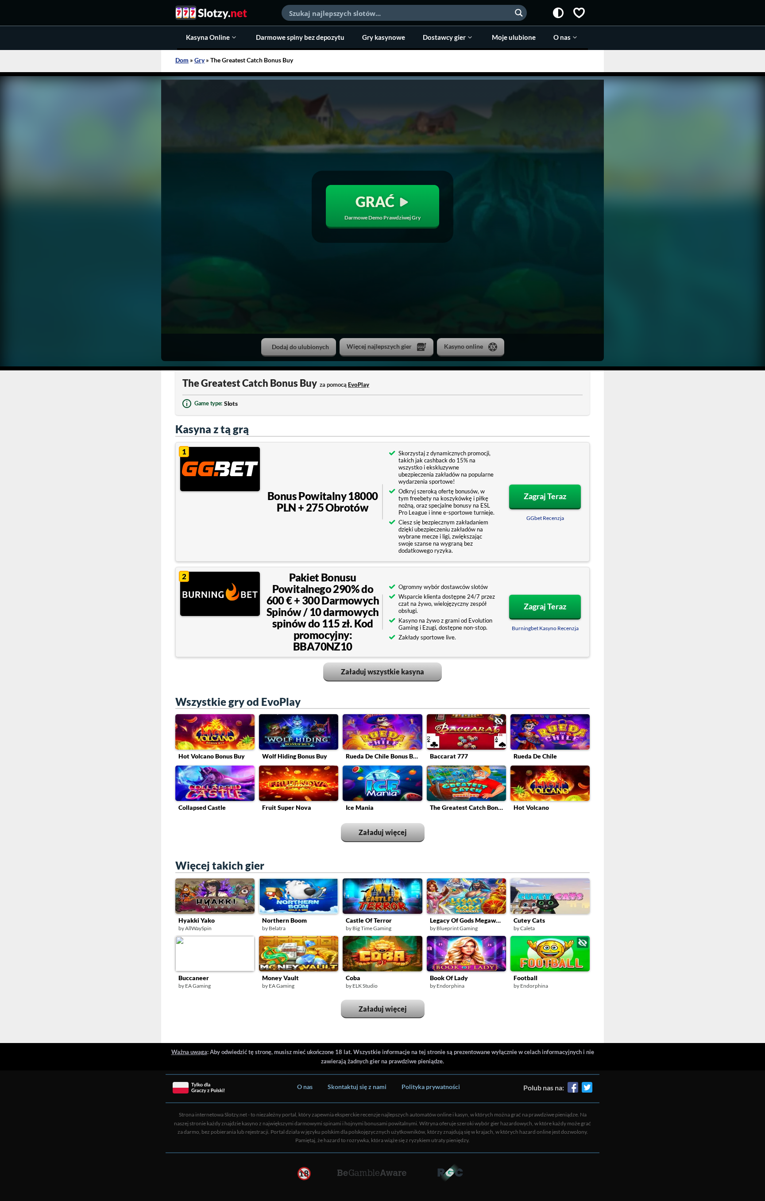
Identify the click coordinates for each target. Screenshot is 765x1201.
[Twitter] (587, 1090)
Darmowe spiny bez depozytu (300, 37)
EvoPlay (358, 384)
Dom (182, 60)
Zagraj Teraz (545, 496)
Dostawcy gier (444, 37)
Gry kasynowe (383, 37)
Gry (199, 60)
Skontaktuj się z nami (357, 1086)
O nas (562, 37)
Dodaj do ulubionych (300, 346)
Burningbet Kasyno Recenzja (545, 628)
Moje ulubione (514, 37)
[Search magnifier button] (519, 13)
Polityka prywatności (431, 1086)
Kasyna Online (208, 37)
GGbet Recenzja (545, 518)
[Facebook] (573, 1090)
